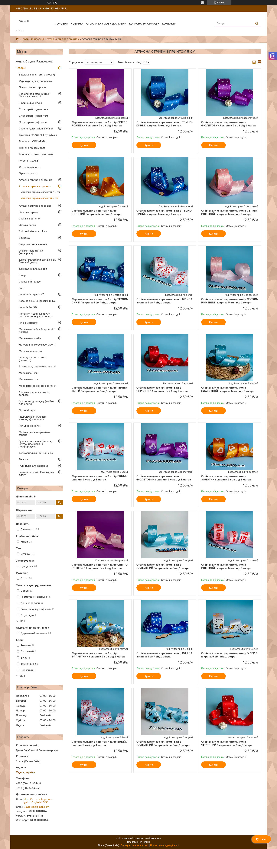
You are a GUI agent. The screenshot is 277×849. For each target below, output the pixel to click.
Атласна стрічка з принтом (63, 39)
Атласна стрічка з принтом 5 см (39, 198)
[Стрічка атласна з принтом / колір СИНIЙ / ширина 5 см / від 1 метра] (165, 623)
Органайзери (27, 410)
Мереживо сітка (28, 379)
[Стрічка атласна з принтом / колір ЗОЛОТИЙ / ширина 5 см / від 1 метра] (100, 180)
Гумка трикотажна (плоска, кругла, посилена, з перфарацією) (35, 444)
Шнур (22, 275)
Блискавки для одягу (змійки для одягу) (36, 402)
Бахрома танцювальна (33, 244)
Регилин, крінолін (29, 425)
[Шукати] (257, 23)
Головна (61, 23)
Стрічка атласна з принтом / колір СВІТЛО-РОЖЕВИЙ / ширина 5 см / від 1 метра (229, 212)
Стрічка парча (27, 224)
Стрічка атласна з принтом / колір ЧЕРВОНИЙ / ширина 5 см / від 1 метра (162, 389)
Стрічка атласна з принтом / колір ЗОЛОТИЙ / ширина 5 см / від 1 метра (96, 212)
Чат (264, 839)
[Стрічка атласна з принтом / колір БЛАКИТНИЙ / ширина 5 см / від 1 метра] (229, 357)
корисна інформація (144, 23)
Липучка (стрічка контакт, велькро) (34, 393)
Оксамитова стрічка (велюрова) (31, 252)
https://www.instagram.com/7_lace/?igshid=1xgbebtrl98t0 (40, 800)
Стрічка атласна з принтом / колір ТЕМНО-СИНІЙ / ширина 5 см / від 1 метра (164, 124)
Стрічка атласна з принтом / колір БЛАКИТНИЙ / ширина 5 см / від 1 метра (227, 389)
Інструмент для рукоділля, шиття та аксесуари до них (35, 315)
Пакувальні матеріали (32, 87)
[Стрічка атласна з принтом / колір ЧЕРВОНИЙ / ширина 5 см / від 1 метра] (165, 357)
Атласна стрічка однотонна (35, 179)
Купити (84, 145)
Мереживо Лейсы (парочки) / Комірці (36, 330)
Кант (21, 287)
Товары (21, 67)
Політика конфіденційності (164, 845)
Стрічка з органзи (29, 218)
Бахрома (24, 237)
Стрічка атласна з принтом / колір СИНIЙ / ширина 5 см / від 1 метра (164, 655)
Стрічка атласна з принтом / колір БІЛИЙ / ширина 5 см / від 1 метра (164, 301)
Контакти (169, 23)
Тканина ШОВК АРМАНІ (33, 141)
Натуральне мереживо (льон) (37, 344)
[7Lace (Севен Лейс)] (24, 20)
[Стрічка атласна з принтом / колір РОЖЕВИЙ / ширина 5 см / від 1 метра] (229, 534)
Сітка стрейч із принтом (33, 115)
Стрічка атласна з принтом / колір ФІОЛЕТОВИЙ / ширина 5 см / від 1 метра (228, 124)
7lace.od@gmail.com (36, 806)
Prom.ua (156, 838)
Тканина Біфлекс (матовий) (36, 154)
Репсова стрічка (28, 212)
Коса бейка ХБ (28, 307)
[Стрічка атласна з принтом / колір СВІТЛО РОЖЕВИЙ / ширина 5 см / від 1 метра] (100, 92)
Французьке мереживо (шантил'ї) (33, 359)
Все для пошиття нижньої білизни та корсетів (34, 95)
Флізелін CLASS (28, 160)
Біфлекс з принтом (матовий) (37, 74)
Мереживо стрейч (30, 338)
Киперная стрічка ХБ (31, 294)
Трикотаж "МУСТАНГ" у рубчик (38, 134)
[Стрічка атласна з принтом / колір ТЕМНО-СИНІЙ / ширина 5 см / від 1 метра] (165, 92)
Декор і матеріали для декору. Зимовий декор (37, 261)
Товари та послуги (32, 39)
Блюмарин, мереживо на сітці (37, 366)
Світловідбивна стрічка (33, 231)
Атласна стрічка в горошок (35, 205)
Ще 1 (22, 621)
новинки (77, 23)
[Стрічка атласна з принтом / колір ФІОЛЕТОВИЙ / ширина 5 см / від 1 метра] (229, 92)
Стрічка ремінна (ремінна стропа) (34, 433)
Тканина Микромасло (32, 147)
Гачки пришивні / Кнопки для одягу (36, 473)
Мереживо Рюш (28, 372)
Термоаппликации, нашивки (36, 452)
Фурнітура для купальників (35, 80)
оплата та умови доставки (106, 23)
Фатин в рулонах (29, 167)
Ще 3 (22, 675)
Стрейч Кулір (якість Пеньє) (36, 128)
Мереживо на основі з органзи (37, 385)
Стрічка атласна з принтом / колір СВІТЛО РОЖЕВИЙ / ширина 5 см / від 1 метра (100, 124)
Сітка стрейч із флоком (33, 122)
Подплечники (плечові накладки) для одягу (32, 418)
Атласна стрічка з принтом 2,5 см (40, 192)
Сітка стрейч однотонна (33, 109)
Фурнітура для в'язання (33, 465)
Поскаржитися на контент (134, 845)
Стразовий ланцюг (30, 281)
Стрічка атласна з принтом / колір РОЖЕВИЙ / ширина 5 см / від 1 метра (226, 566)
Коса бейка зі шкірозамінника (37, 300)
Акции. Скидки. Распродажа (34, 61)
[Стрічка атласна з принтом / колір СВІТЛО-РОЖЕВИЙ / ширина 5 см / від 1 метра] (229, 180)
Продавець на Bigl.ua (138, 842)
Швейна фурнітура (30, 102)
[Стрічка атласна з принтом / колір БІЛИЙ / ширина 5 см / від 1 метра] (165, 269)
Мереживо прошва (30, 351)
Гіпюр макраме (28, 322)
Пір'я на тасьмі (28, 173)
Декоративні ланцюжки (33, 268)
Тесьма (23, 459)
